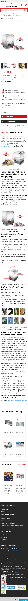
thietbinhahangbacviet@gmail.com (13, 572)
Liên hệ (2, 511)
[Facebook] (13, 548)
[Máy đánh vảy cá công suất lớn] (20, 423)
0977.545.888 (20, 125)
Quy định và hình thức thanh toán (9, 523)
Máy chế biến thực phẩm (14, 400)
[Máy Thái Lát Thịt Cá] (8, 445)
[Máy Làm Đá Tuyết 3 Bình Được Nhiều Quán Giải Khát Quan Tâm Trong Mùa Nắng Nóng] (20, 476)
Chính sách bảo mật (6, 520)
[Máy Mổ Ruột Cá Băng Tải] (20, 445)
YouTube (3, 582)
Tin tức (2, 542)
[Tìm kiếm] (24, 10)
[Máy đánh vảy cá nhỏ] (8, 423)
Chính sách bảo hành (6, 518)
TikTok (3, 577)
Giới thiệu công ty (5, 509)
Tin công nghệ (4, 534)
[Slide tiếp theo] (26, 65)
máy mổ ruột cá (5, 146)
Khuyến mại (4, 539)
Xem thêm (22, 465)
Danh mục (3, 1)
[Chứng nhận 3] (3, 592)
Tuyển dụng (4, 537)
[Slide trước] (2, 65)
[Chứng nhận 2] (21, 587)
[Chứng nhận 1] (9, 587)
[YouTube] (17, 548)
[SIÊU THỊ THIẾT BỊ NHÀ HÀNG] (11, 5)
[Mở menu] (2, 5)
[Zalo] (3, 586)
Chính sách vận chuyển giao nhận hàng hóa (12, 525)
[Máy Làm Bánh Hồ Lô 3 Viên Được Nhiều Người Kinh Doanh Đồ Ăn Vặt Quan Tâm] (8, 476)
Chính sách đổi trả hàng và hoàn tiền (10, 528)
